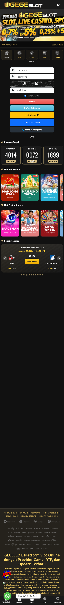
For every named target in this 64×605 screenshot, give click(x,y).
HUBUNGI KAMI (12, 516)
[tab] (30, 61)
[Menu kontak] (58, 4)
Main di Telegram (33, 129)
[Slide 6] (43, 37)
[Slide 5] (37, 37)
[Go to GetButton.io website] (7, 602)
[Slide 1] (15, 37)
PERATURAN (36, 513)
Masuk (32, 101)
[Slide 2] (20, 37)
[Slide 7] (48, 37)
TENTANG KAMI (11, 513)
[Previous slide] (5, 258)
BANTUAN (24, 513)
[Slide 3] (26, 37)
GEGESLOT (9, 568)
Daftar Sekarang (32, 108)
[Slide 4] (32, 37)
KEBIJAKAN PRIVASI (28, 516)
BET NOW (32, 261)
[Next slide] (59, 258)
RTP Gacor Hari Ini (32, 122)
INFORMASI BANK (50, 513)
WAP (32, 137)
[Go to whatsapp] (7, 596)
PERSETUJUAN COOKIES (49, 516)
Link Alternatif (32, 115)
